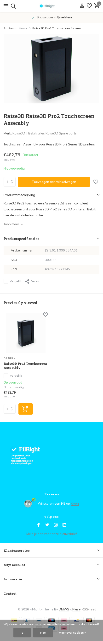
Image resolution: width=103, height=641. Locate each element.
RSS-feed (89, 609)
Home (23, 28)
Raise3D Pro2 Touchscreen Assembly (25, 366)
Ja (22, 632)
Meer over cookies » (72, 632)
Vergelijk (16, 281)
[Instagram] (56, 525)
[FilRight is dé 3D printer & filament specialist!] (51, 6)
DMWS (64, 609)
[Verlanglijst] (89, 6)
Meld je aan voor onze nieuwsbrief (51, 534)
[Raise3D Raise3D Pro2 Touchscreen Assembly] (26, 333)
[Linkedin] (64, 525)
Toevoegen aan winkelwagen (54, 182)
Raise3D (18, 133)
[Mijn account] (82, 6)
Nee (43, 632)
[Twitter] (47, 525)
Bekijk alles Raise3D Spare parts (52, 133)
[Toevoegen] (25, 409)
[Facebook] (38, 525)
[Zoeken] (12, 6)
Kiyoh (75, 503)
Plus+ (76, 609)
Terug (12, 28)
